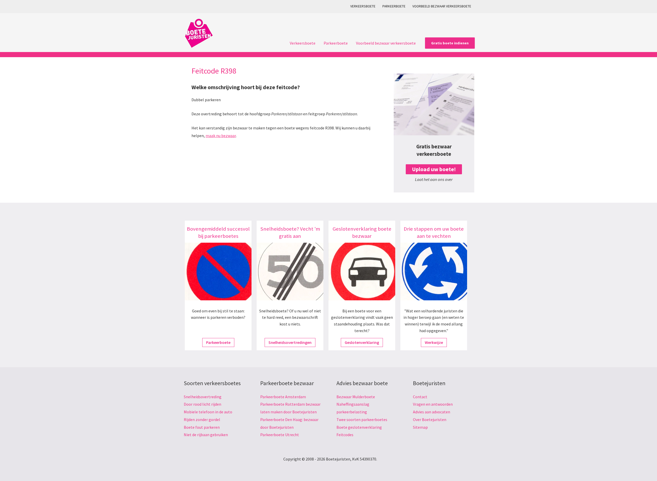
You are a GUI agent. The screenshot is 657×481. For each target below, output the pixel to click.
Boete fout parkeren (202, 427)
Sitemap (420, 427)
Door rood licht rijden (202, 404)
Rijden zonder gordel (202, 419)
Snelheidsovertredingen (290, 342)
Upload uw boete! (434, 169)
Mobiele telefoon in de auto (208, 411)
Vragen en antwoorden (433, 404)
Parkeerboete (393, 6)
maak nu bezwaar (221, 135)
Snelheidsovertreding (202, 396)
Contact (420, 396)
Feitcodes (344, 434)
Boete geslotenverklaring (359, 427)
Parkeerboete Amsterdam (283, 396)
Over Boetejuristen (429, 419)
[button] (450, 43)
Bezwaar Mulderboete (355, 396)
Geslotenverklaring (362, 342)
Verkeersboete (362, 6)
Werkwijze (434, 342)
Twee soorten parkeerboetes (361, 419)
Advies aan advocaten (431, 411)
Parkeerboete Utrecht (279, 434)
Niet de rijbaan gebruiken (206, 434)
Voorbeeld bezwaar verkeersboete (441, 6)
